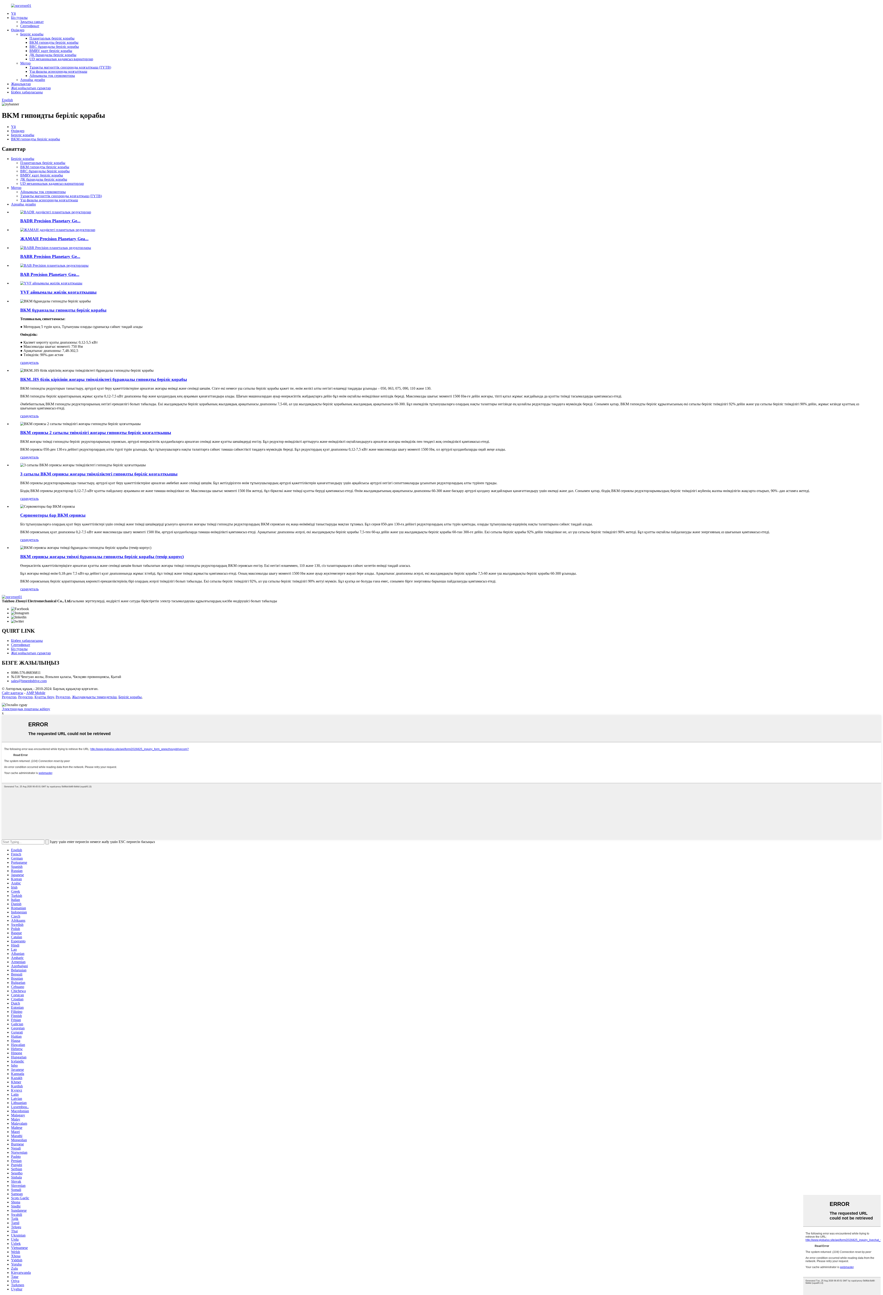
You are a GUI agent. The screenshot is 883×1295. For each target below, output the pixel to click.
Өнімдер (17, 30)
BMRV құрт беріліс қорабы (50, 51)
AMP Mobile (35, 693)
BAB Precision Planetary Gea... (49, 274)
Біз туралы (19, 18)
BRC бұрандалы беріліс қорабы (54, 47)
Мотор (25, 63)
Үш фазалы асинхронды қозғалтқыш (58, 71)
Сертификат (29, 26)
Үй (13, 13)
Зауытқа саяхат (32, 22)
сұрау (24, 363)
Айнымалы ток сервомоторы (52, 76)
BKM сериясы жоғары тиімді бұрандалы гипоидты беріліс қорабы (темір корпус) (102, 556)
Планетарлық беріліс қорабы (52, 38)
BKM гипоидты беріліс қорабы (53, 42)
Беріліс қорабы (31, 34)
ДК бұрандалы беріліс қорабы (52, 55)
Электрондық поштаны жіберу (26, 709)
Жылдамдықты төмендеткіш (94, 697)
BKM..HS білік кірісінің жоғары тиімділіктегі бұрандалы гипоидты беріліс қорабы (103, 379)
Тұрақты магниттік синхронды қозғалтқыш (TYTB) (70, 67)
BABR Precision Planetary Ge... (50, 256)
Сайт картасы (12, 693)
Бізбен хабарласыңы (27, 92)
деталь (34, 363)
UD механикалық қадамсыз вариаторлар (61, 59)
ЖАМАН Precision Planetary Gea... (54, 238)
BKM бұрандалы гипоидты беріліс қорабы (63, 310)
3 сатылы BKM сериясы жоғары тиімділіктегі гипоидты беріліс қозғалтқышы (99, 474)
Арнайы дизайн (32, 80)
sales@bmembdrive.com (29, 681)
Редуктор (9, 697)
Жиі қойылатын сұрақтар (31, 88)
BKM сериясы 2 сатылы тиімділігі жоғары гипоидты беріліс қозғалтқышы (95, 432)
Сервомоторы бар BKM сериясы (53, 515)
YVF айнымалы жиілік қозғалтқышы (58, 292)
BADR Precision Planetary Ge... (50, 220)
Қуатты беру (44, 697)
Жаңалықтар (21, 84)
